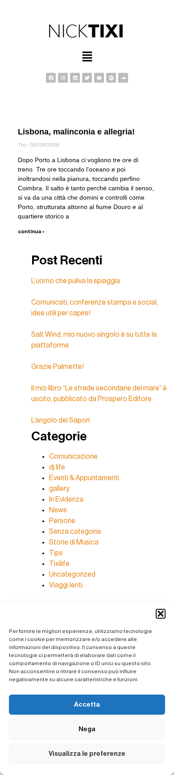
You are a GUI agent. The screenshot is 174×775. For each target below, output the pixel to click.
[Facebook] (51, 78)
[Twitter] (87, 78)
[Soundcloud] (123, 78)
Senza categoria (75, 531)
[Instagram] (63, 78)
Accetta (87, 704)
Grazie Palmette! (57, 366)
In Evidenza (66, 499)
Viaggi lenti (66, 585)
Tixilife (59, 563)
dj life (57, 467)
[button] (160, 613)
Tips (56, 553)
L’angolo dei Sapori (60, 420)
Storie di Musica (74, 542)
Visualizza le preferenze (87, 753)
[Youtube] (99, 78)
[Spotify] (111, 78)
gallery (59, 488)
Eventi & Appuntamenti (84, 478)
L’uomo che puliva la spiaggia (75, 281)
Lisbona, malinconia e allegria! (76, 131)
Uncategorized (72, 574)
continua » (31, 231)
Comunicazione (73, 456)
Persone (62, 520)
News (58, 510)
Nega (87, 729)
